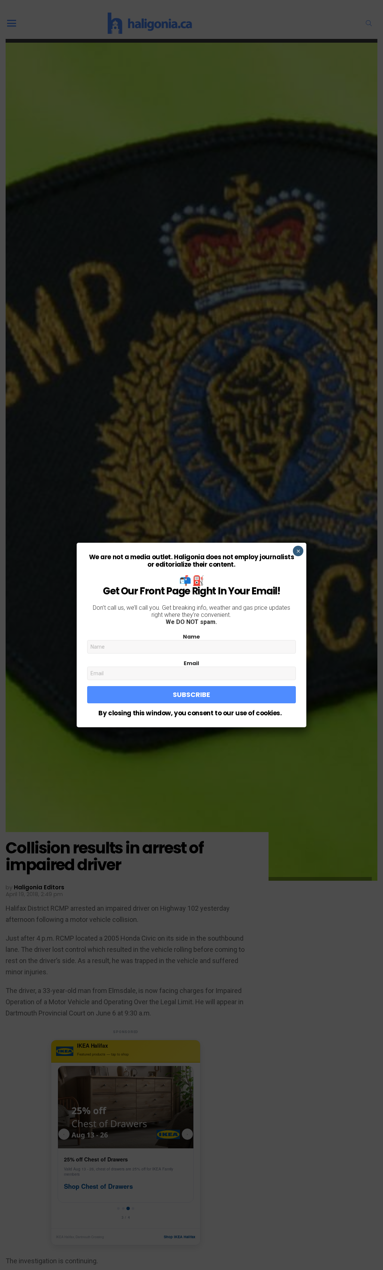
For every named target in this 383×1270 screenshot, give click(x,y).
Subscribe (191, 694)
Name (191, 636)
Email (191, 663)
